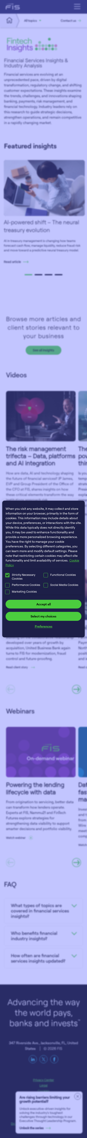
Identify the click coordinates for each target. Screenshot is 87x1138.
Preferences (43, 626)
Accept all (43, 604)
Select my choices (43, 616)
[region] (43, 569)
